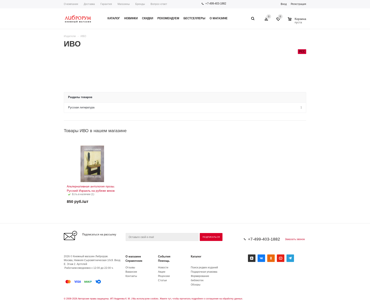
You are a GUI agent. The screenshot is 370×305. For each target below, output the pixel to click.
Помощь (164, 260)
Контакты (131, 276)
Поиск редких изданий (204, 267)
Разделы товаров (80, 97)
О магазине (133, 256)
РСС (302, 51)
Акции (161, 271)
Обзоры (195, 284)
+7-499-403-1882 (215, 3)
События (164, 256)
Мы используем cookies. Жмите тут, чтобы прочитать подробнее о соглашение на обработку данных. (187, 298)
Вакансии (131, 271)
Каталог (196, 256)
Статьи (162, 280)
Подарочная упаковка (204, 271)
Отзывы (130, 267)
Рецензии (164, 276)
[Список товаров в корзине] (297, 21)
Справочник (133, 260)
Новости (163, 267)
